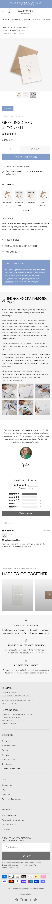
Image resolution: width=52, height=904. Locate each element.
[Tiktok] (30, 899)
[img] (8, 531)
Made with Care (9, 760)
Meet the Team (9, 746)
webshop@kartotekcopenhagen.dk (17, 700)
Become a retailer (10, 825)
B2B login (6, 829)
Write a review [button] (26, 513)
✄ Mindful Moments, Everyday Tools (19, 246)
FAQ (3, 790)
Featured (6, 19)
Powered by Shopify (37, 888)
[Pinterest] (35, 899)
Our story (6, 741)
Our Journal (7, 764)
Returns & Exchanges (11, 799)
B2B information (9, 816)
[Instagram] (21, 899)
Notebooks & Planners (21, 19)
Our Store (6, 755)
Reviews (5, 750)
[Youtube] (26, 899)
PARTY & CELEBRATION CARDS (13, 31)
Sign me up (26, 856)
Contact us (7, 785)
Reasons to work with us (13, 820)
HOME (4, 28)
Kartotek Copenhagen (12, 116)
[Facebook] (16, 899)
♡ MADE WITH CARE (11, 252)
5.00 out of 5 (33, 485)
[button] (8, 134)
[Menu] (3, 12)
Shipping (6, 794)
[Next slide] (49, 4)
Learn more (44, 633)
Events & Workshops (11, 769)
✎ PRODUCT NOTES (10, 240)
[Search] (9, 12)
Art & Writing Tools (41, 19)
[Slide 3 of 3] (33, 95)
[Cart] (49, 12)
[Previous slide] (3, 4)
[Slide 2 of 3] (26, 95)
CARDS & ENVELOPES (18, 28)
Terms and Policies (26, 894)
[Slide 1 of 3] (19, 95)
